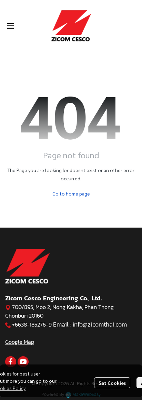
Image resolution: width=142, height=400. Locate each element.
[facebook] (10, 361)
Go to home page (71, 193)
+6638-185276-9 (32, 324)
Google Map (19, 342)
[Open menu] (10, 26)
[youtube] (23, 361)
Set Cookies (112, 383)
